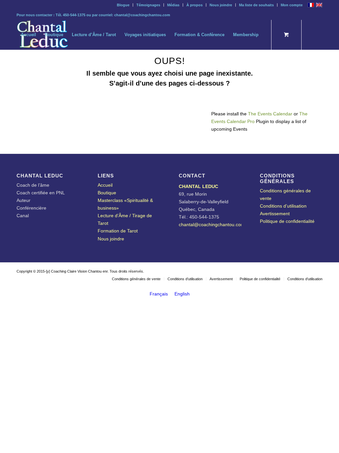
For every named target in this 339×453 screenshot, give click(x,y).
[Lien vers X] (19, 65)
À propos (194, 5)
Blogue (123, 5)
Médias (173, 5)
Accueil (105, 185)
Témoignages (148, 5)
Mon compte (292, 5)
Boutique (107, 192)
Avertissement (275, 213)
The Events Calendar (270, 113)
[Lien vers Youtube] (48, 65)
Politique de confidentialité (287, 221)
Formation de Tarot (118, 230)
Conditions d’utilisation (283, 206)
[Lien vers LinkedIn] (28, 65)
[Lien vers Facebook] (58, 65)
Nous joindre (221, 5)
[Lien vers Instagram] (38, 65)
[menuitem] (123, 5)
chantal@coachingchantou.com (142, 15)
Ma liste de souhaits (256, 5)
